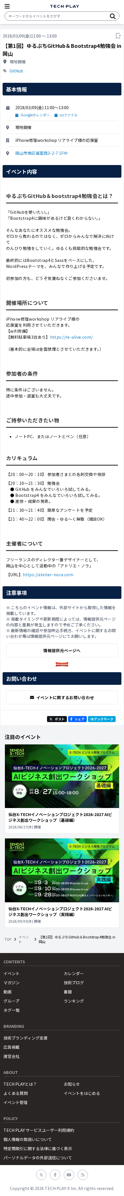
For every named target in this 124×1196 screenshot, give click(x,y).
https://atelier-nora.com (48, 574)
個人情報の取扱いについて (27, 1139)
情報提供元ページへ (61, 650)
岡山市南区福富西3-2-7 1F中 (41, 153)
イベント (23, 939)
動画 (7, 992)
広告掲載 (11, 1047)
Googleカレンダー (35, 115)
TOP (8, 939)
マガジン (11, 982)
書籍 (68, 992)
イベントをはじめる (82, 1093)
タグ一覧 (11, 1010)
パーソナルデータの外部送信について (37, 1157)
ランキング (74, 1001)
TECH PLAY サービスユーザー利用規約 (38, 1130)
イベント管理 (15, 1102)
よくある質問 (15, 1093)
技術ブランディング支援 (25, 1038)
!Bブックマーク (101, 719)
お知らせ (72, 1084)
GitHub (16, 71)
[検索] (113, 16)
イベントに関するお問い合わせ (65, 697)
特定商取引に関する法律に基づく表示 (37, 1148)
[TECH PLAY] (64, 6)
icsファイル (69, 115)
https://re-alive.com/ (71, 337)
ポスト (60, 719)
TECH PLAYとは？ (20, 1084)
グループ (11, 1001)
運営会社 (11, 1056)
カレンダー (74, 973)
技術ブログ (74, 982)
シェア (79, 719)
